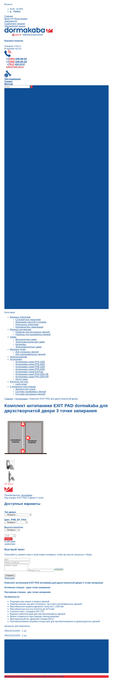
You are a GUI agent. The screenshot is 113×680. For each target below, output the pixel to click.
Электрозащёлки (18, 357)
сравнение (9, 544)
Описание (9, 578)
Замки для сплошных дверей (41, 154)
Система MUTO (34, 253)
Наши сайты (16, 308)
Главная (8, 16)
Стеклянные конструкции (23, 386)
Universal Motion (34, 245)
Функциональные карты (38, 136)
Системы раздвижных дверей (30, 391)
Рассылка (15, 654)
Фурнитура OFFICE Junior (39, 275)
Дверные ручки (17, 349)
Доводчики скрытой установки (30, 322)
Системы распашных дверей (30, 394)
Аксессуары (32, 146)
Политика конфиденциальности (31, 303)
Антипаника (16, 359)
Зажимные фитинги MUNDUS (41, 228)
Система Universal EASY (39, 248)
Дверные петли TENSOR (39, 285)
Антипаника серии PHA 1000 (30, 362)
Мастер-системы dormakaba (40, 173)
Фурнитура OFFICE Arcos (39, 280)
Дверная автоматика (20, 329)
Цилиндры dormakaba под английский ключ (48, 168)
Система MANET (35, 255)
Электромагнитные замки (28, 347)
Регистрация (20, 19)
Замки (29, 178)
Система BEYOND (35, 231)
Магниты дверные (35, 126)
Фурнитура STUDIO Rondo (40, 263)
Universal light (33, 226)
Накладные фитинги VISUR (40, 288)
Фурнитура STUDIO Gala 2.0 (40, 268)
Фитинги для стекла (25, 389)
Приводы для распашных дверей (32, 332)
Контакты (20, 295)
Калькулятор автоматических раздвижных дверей (40, 293)
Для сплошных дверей (27, 352)
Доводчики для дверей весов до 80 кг (45, 104)
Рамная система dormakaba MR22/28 (45, 243)
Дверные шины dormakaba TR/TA (43, 238)
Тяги (28, 134)
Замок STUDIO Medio (37, 273)
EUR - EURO (16, 9)
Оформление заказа (14, 26)
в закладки (9, 541)
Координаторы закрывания (29, 327)
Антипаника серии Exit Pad (29, 372)
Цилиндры (20, 344)
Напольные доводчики (27, 324)
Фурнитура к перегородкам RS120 (43, 258)
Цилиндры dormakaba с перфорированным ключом (52, 171)
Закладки (14, 651)
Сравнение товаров (14, 23)
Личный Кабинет (18, 646)
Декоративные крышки (38, 139)
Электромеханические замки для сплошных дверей (52, 161)
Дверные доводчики (20, 317)
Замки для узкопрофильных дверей (44, 156)
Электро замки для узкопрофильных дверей (49, 163)
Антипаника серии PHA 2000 (30, 364)
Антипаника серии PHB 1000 (30, 367)
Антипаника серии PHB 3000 (30, 369)
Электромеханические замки (30, 342)
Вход (7, 19)
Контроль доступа (19, 382)
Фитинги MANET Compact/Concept (43, 233)
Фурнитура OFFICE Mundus (40, 283)
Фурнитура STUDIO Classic (40, 265)
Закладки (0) (10, 21)
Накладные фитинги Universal (41, 240)
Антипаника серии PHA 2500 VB (31, 374)
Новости (14, 305)
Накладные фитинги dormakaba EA (44, 235)
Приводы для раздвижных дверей (32, 334)
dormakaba (26, 495)
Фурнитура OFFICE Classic (40, 278)
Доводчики (31, 116)
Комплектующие (34, 109)
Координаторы (33, 124)
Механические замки (26, 339)
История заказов (18, 649)
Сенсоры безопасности (38, 141)
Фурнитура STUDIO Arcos (39, 270)
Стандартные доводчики (28, 319)
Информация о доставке (28, 298)
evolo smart (21, 384)
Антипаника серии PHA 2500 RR (32, 377)
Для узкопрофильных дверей (30, 354)
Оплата (19, 300)
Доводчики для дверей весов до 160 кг (46, 106)
